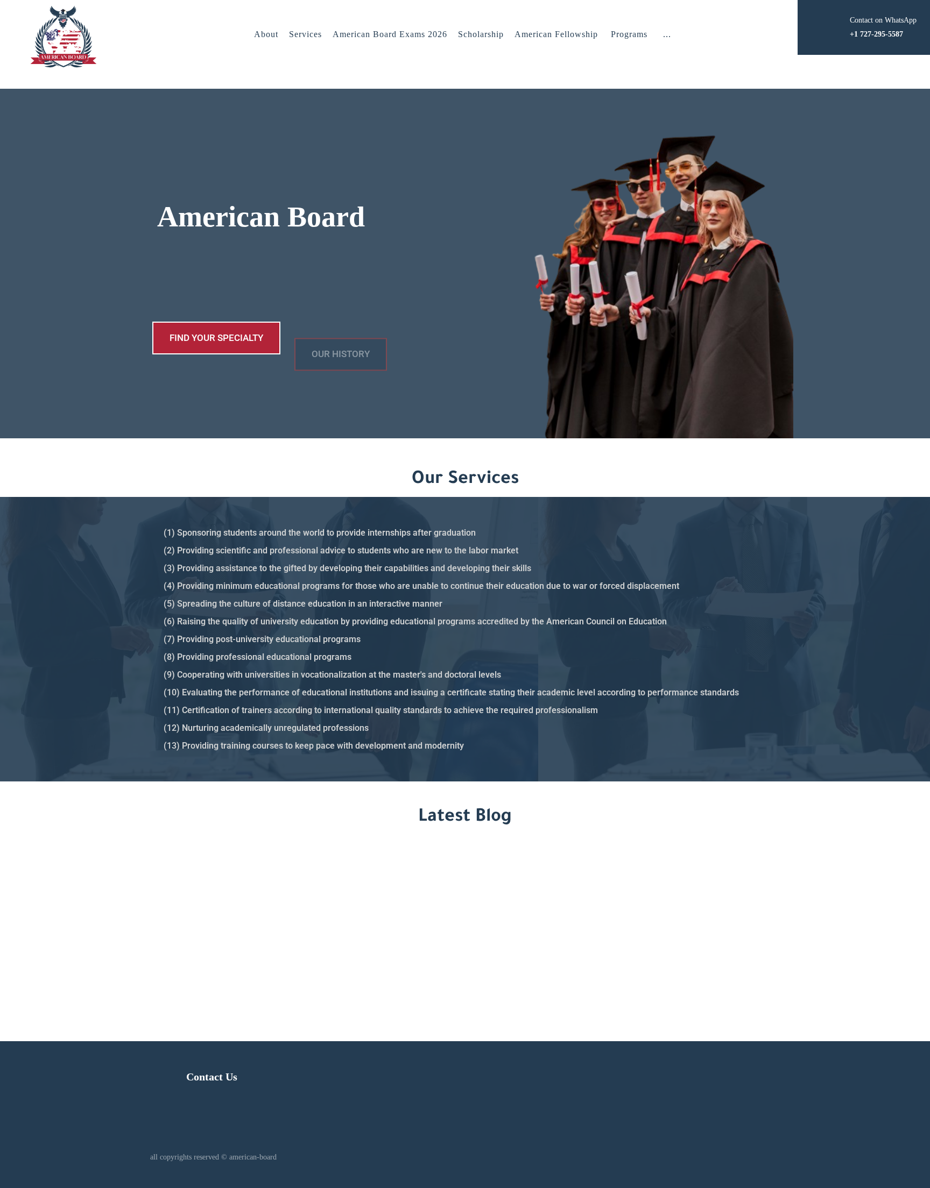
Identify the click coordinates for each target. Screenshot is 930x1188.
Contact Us (211, 1077)
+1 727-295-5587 (646, 928)
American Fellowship (556, 34)
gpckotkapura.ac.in (153, 998)
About (266, 34)
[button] (667, 34)
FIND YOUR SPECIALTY (216, 337)
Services (305, 34)
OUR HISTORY (341, 337)
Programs (629, 34)
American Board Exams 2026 (390, 34)
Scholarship (481, 34)
